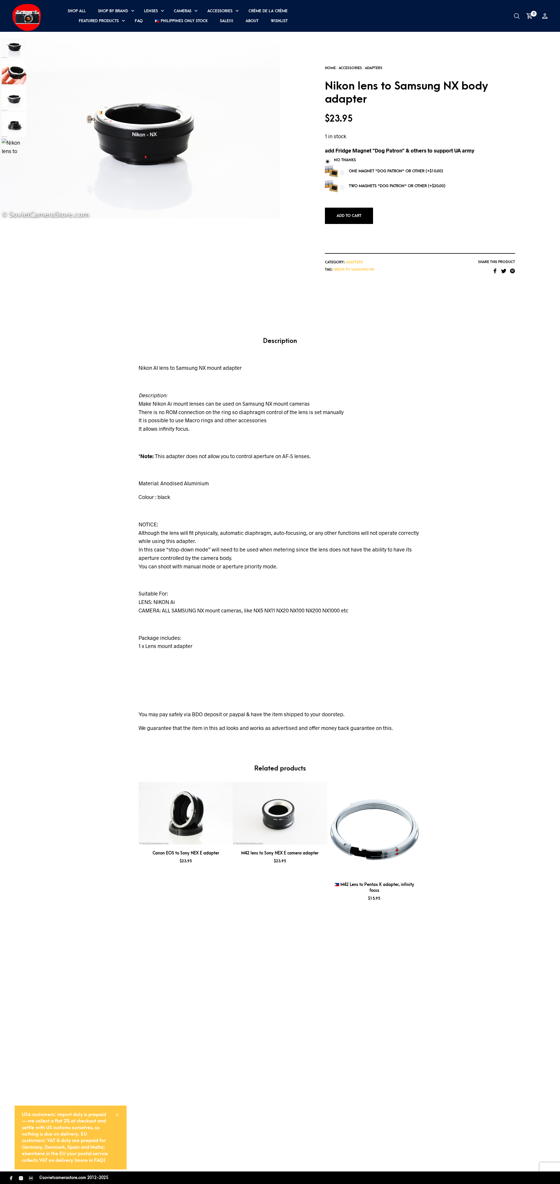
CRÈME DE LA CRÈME (268, 11)
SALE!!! (226, 21)
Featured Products (99, 21)
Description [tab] (280, 341)
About (252, 21)
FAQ (139, 21)
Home (330, 68)
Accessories (219, 11)
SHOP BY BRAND (113, 11)
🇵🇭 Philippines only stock (181, 21)
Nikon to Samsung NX (353, 269)
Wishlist (279, 21)
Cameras (182, 11)
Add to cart (349, 215)
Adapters (373, 68)
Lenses (151, 11)
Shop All (77, 11)
